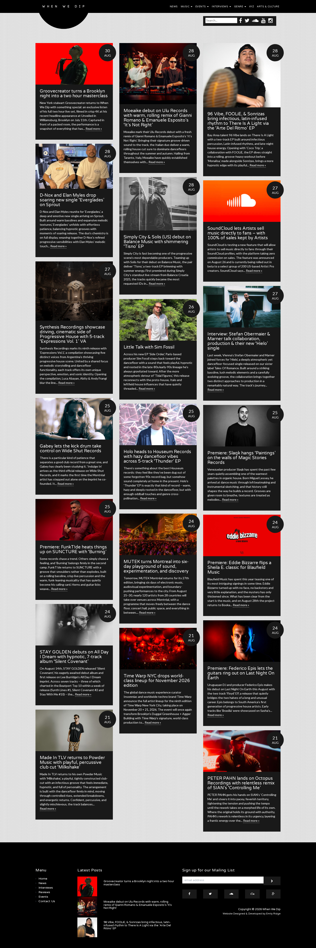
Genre (239, 6)
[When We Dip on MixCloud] (252, 894)
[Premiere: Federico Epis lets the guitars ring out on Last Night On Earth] (242, 641)
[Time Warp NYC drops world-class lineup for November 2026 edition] (158, 648)
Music (185, 6)
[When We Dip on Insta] (270, 20)
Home (42, 878)
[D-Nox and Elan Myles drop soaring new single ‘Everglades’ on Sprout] (74, 166)
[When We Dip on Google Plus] (273, 894)
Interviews (220, 6)
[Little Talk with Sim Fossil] (158, 320)
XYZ (251, 6)
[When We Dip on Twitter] (247, 20)
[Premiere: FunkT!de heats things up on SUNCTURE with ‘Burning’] (74, 519)
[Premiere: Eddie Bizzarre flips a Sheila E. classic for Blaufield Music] (242, 535)
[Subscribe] (272, 881)
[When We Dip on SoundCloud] (255, 20)
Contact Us (46, 901)
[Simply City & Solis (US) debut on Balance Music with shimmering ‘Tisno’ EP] (158, 203)
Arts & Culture (268, 6)
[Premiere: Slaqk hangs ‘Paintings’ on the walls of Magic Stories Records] (242, 425)
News (174, 6)
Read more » (94, 128)
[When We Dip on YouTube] (263, 20)
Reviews (44, 892)
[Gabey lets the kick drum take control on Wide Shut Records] (74, 419)
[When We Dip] (63, 15)
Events (201, 6)
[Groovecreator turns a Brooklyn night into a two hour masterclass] (74, 64)
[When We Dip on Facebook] (240, 20)
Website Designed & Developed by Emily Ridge (252, 913)
